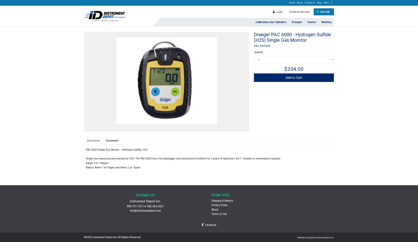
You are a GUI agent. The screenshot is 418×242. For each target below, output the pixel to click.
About (300, 2)
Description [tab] (93, 140)
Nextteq (326, 22)
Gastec (311, 22)
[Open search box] (332, 3)
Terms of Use (219, 213)
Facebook (210, 224)
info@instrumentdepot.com (145, 210)
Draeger (297, 22)
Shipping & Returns (222, 200)
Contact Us (310, 2)
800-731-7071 (135, 206)
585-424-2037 (155, 206)
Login (279, 11)
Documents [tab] (112, 140)
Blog (319, 2)
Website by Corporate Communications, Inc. (315, 237)
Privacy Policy (219, 205)
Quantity (258, 52)
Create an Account (299, 11)
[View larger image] (166, 80)
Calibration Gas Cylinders (271, 22)
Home (292, 2)
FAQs (326, 2)
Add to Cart (294, 78)
